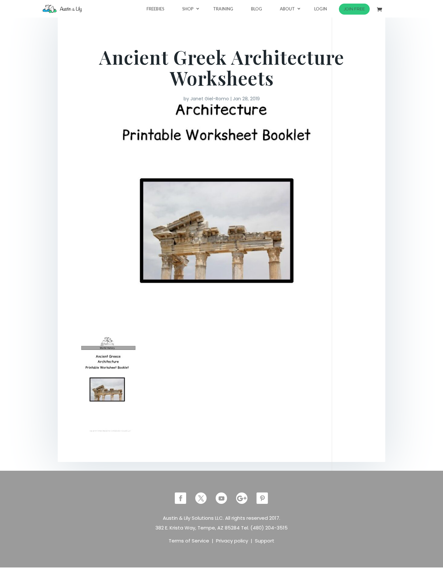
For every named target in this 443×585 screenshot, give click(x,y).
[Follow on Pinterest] (262, 498)
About (287, 8)
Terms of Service (189, 540)
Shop (188, 8)
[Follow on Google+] (241, 498)
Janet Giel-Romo (209, 98)
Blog (256, 8)
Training (223, 8)
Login (320, 8)
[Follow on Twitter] (201, 498)
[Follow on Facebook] (180, 498)
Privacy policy (232, 540)
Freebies (155, 8)
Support (264, 540)
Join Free (354, 8)
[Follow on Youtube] (221, 498)
